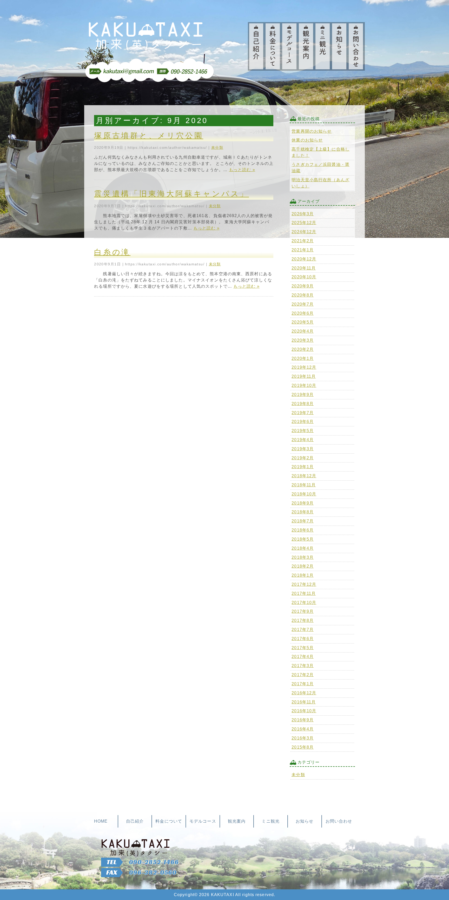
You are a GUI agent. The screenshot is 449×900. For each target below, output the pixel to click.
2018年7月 (303, 521)
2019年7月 (303, 413)
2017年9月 (303, 611)
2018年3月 (303, 557)
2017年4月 (303, 656)
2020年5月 (303, 322)
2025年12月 (304, 222)
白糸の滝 (112, 252)
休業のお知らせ (307, 140)
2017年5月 (303, 648)
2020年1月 (303, 358)
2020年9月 (303, 286)
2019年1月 (303, 467)
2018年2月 (303, 566)
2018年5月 (303, 539)
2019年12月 (304, 367)
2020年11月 (304, 268)
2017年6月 (303, 638)
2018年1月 (303, 575)
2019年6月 (303, 421)
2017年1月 (303, 684)
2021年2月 (303, 241)
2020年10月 (304, 277)
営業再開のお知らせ (312, 131)
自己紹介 (135, 821)
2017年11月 (304, 593)
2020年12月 (304, 259)
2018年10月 (304, 494)
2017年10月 (304, 602)
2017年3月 (303, 665)
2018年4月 (303, 548)
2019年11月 (304, 376)
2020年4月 (303, 331)
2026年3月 (303, 214)
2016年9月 (303, 720)
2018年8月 (303, 512)
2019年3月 (303, 449)
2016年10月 (304, 711)
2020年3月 (303, 340)
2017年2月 (303, 675)
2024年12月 (304, 232)
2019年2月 (303, 458)
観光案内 (237, 821)
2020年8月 (303, 295)
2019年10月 (304, 385)
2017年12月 (304, 584)
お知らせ (304, 821)
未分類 (217, 147)
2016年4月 (303, 729)
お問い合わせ (339, 821)
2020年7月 (303, 304)
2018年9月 (303, 503)
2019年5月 (303, 430)
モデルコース (202, 821)
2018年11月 (304, 485)
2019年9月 (303, 394)
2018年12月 (304, 476)
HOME (101, 821)
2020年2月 (303, 349)
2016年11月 (304, 702)
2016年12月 (304, 693)
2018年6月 (303, 530)
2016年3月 (303, 738)
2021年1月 (303, 250)
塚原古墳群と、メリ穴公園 (148, 135)
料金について (168, 821)
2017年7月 (303, 629)
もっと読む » (242, 169)
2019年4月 (303, 440)
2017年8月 (303, 620)
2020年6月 (303, 313)
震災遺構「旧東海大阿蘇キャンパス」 (171, 194)
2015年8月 (303, 747)
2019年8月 (303, 403)
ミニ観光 (270, 821)
